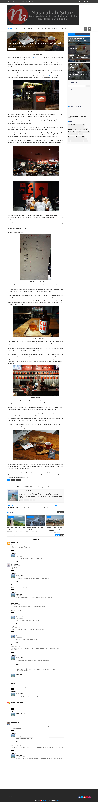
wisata (30, 28)
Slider (72, 141)
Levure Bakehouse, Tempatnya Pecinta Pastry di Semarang (78, 66)
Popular (71, 34)
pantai (81, 134)
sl (68, 141)
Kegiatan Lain (46, 28)
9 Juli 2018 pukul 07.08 (20, 637)
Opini (76, 134)
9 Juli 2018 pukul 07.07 (20, 618)
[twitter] (82, 1)
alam (78, 124)
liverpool (70, 134)
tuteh (13, 683)
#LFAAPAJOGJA (71, 124)
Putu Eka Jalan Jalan (17, 702)
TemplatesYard (46, 800)
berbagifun (14, 542)
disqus (62, 535)
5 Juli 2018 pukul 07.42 (16, 544)
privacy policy (24, 1)
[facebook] (79, 1)
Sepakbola (83, 138)
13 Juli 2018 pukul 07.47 (21, 736)
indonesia (70, 129)
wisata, (29, 46)
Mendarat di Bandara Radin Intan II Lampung (34, 528)
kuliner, (26, 46)
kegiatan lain (30, 516)
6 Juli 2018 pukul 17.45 (16, 646)
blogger (58, 535)
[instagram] (89, 1)
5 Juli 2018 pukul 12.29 (16, 585)
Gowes (24, 28)
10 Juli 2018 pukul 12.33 (21, 675)
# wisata (18, 480)
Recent (79, 34)
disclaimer (31, 1)
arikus (13, 584)
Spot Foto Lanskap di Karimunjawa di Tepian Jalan (16, 528)
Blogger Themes (60, 800)
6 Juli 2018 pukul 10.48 (16, 627)
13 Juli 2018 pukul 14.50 (16, 745)
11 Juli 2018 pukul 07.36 (21, 715)
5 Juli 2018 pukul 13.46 (20, 556)
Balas (12, 550)
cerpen (70, 127)
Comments (86, 34)
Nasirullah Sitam (20, 555)
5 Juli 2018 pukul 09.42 (16, 565)
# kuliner (13, 480)
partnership (71, 136)
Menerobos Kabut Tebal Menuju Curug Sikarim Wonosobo (77, 74)
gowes (81, 127)
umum (81, 141)
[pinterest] (87, 1)
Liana (12, 645)
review (82, 136)
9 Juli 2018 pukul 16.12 (16, 685)
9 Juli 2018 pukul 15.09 (20, 666)
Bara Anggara (15, 722)
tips (77, 141)
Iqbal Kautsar (15, 603)
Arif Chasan (14, 564)
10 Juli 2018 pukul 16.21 (16, 703)
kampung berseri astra (81, 129)
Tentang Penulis (65, 28)
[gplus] (84, 1)
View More (61, 512)
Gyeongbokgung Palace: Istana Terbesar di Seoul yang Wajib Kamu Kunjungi (54, 529)
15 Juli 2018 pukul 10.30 (21, 756)
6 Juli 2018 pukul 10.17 (16, 604)
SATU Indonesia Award (73, 138)
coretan (37, 28)
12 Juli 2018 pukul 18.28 (16, 724)
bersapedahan (15, 744)
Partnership (55, 28)
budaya (48, 516)
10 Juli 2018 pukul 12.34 (21, 694)
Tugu (12, 626)
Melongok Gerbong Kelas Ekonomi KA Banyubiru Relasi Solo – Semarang (79, 57)
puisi (77, 136)
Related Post (11, 512)
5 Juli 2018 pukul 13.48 (20, 576)
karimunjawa (17, 28)
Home (16, 1)
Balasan (14, 553)
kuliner (87, 131)
